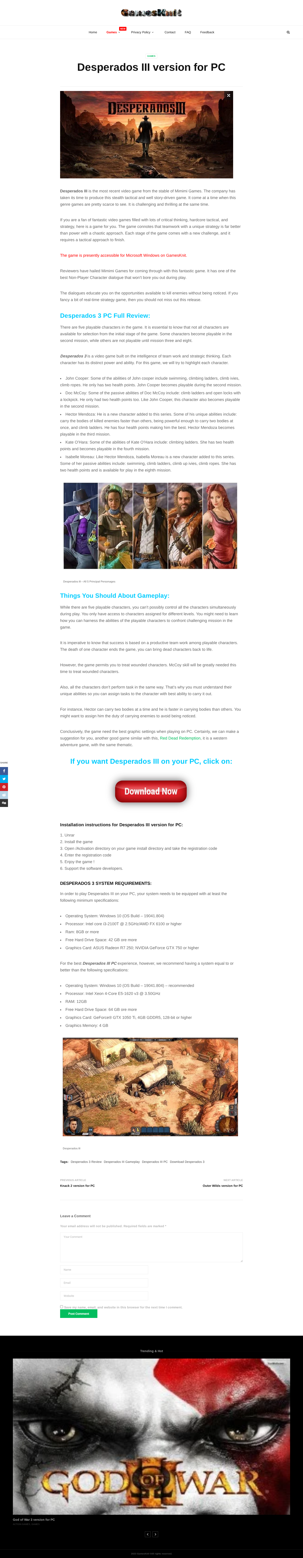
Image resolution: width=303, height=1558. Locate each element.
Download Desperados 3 (187, 1162)
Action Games (21, 1524)
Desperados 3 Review (86, 1162)
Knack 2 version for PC (77, 1185)
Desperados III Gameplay (122, 1162)
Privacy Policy (140, 32)
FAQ (188, 32)
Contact (170, 32)
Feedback (207, 32)
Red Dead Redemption (180, 738)
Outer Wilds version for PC (223, 1185)
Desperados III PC (155, 1162)
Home (93, 32)
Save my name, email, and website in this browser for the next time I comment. (123, 1307)
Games (151, 56)
